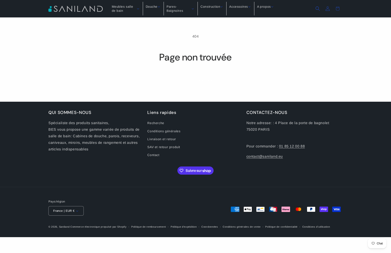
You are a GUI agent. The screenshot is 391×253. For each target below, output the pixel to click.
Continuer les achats (195, 80)
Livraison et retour (161, 139)
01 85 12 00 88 (292, 146)
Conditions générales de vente (241, 226)
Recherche (155, 123)
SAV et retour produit (163, 147)
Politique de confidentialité (281, 226)
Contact (153, 155)
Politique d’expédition (184, 226)
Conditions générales (163, 131)
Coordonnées (209, 226)
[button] (126, 8)
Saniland (64, 226)
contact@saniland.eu (264, 156)
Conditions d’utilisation (316, 226)
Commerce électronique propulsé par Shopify (98, 226)
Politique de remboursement (148, 226)
